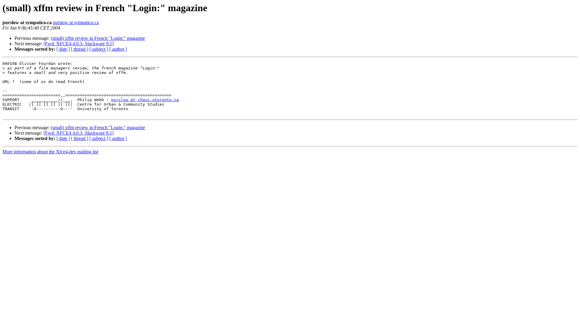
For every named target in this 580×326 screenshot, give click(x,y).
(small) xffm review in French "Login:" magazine (98, 38)
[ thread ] (79, 49)
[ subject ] (98, 49)
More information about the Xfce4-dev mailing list (50, 151)
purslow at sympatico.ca (76, 22)
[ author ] (118, 49)
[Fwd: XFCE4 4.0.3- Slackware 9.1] (79, 43)
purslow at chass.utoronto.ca (145, 99)
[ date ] (63, 49)
